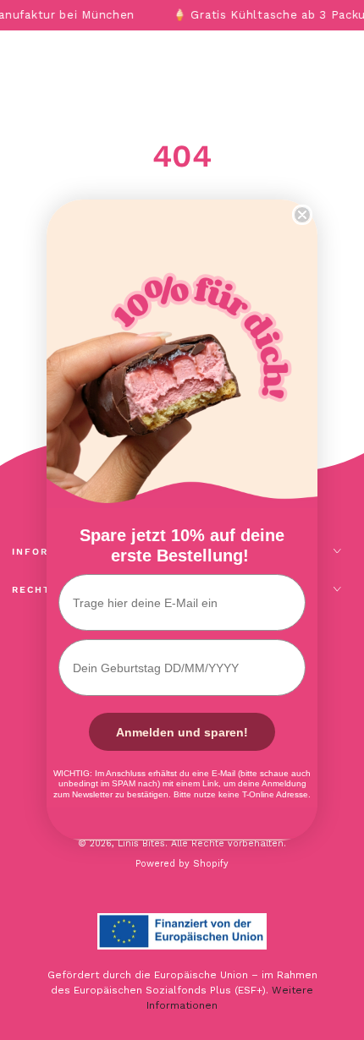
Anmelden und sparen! (182, 732)
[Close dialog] (302, 214)
